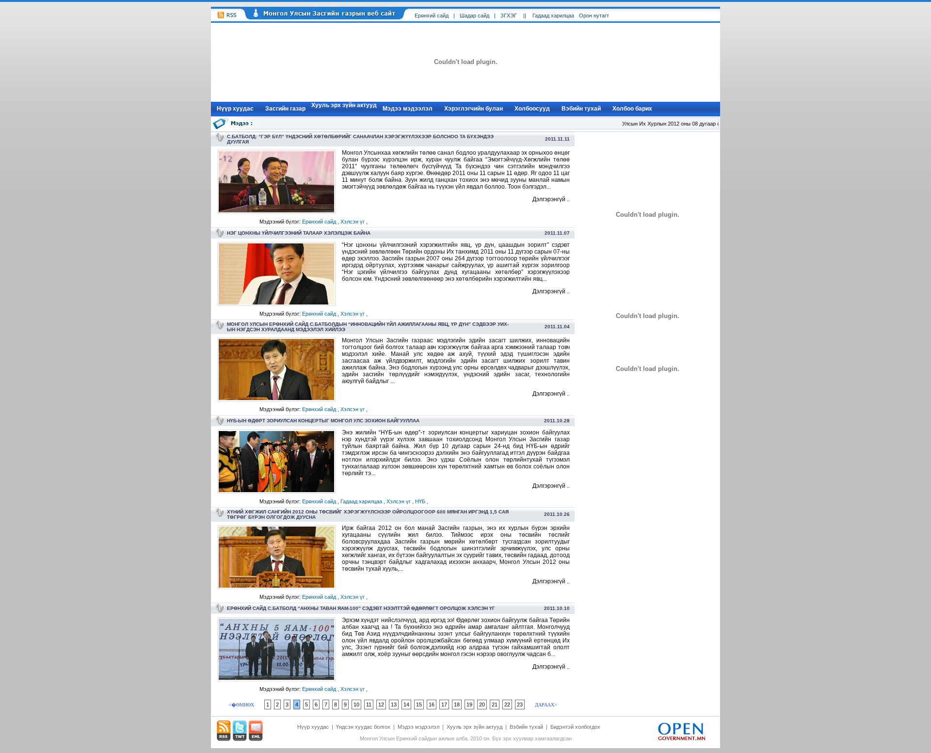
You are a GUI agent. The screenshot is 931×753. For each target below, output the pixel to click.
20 (482, 704)
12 (381, 704)
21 (495, 704)
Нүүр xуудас (235, 108)
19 (469, 704)
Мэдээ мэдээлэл (408, 108)
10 (356, 704)
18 (457, 704)
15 (419, 704)
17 (444, 704)
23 (520, 704)
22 (507, 704)
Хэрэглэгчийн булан (473, 108)
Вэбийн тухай (581, 108)
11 (368, 704)
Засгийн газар (285, 108)
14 (406, 704)
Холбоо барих (632, 108)
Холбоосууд (532, 108)
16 (431, 704)
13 (394, 704)
